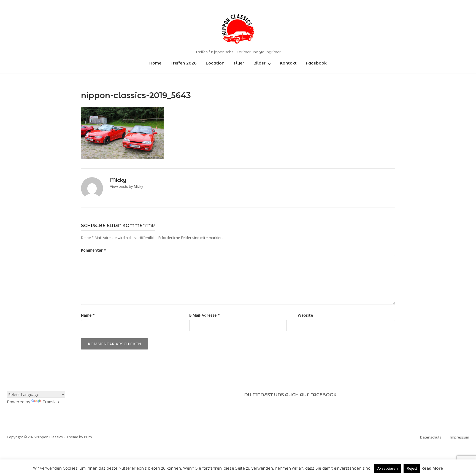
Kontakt (288, 63)
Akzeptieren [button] (387, 468)
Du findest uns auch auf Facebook (290, 394)
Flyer (239, 63)
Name (87, 315)
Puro (88, 436)
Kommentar (93, 250)
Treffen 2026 (183, 63)
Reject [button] (412, 468)
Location (215, 63)
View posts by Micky (126, 186)
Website (305, 315)
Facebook (316, 63)
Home (155, 63)
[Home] (238, 28)
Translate (51, 401)
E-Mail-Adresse (204, 315)
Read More (432, 468)
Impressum (459, 437)
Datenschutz (430, 437)
